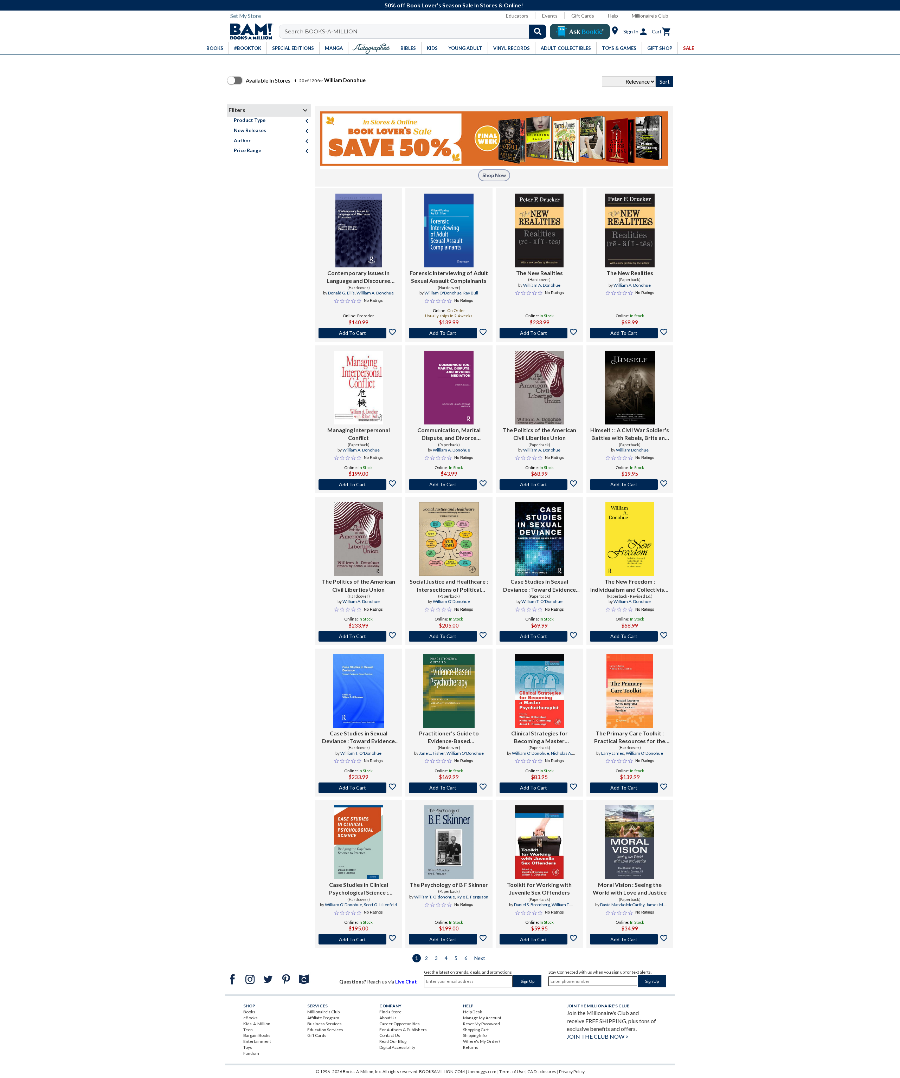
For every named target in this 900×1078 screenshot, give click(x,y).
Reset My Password (481, 1023)
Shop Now (494, 175)
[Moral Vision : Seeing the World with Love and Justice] (629, 842)
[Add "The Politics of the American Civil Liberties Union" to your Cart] (539, 484)
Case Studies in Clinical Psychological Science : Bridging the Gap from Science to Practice (358, 889)
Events (550, 16)
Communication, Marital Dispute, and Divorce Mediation (449, 434)
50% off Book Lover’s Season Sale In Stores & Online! (454, 5)
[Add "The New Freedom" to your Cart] (630, 636)
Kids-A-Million (256, 1023)
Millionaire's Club (650, 16)
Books (249, 1011)
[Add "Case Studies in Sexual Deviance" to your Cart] (539, 636)
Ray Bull (470, 293)
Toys (247, 1047)
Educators (517, 16)
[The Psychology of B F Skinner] (449, 842)
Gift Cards (582, 16)
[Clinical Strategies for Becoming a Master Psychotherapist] (539, 690)
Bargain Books (256, 1035)
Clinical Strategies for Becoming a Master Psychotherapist (539, 737)
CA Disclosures (541, 1071)
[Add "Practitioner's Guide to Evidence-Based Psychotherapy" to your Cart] (449, 787)
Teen (248, 1029)
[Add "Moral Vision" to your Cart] (630, 939)
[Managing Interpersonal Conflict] (358, 387)
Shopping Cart (476, 1029)
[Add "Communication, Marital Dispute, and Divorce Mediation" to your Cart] (449, 484)
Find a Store (390, 1011)
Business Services (324, 1023)
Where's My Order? (481, 1041)
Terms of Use (512, 1071)
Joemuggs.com (482, 1071)
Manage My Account (482, 1017)
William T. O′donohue (434, 897)
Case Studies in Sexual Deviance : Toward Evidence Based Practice (539, 585)
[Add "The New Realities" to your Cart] (539, 333)
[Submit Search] (537, 32)
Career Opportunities (399, 1023)
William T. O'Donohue (541, 601)
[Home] (249, 32)
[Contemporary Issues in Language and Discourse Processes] (359, 230)
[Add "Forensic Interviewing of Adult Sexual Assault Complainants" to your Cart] (449, 333)
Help (613, 16)
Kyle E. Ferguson (472, 897)
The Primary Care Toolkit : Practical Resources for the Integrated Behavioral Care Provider (630, 737)
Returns (470, 1047)
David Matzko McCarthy (622, 904)
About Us (388, 1017)
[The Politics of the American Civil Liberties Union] (539, 387)
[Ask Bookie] (580, 31)
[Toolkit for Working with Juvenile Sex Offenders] (539, 842)
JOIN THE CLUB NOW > (598, 1036)
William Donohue (632, 450)
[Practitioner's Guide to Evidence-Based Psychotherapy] (448, 690)
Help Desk (472, 1011)
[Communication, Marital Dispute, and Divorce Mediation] (449, 387)
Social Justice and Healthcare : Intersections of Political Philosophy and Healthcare (449, 585)
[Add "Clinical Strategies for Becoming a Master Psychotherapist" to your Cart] (539, 787)
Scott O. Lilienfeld (380, 904)
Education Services (325, 1029)
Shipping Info (475, 1035)
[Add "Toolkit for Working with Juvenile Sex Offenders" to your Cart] (539, 939)
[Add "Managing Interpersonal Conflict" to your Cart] (358, 484)
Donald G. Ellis (341, 293)
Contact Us (389, 1035)
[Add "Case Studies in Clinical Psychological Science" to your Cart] (358, 939)
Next (479, 958)
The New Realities (539, 273)
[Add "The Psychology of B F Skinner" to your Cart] (449, 939)
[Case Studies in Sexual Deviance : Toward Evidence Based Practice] (539, 539)
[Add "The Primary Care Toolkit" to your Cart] (630, 787)
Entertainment (257, 1041)
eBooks (250, 1017)
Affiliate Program (323, 1017)
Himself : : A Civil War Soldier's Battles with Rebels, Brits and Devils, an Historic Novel (629, 434)
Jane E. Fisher (432, 753)
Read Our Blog (392, 1041)
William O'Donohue (443, 293)
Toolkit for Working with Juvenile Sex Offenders (539, 888)
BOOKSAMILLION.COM (442, 1071)
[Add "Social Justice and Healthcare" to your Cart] (449, 636)
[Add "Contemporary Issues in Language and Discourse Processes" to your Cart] (358, 333)
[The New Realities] (539, 230)
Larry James (612, 753)
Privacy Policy (572, 1071)
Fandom (251, 1053)
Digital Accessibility (397, 1047)
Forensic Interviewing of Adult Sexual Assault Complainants (449, 277)
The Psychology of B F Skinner (449, 884)
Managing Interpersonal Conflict (358, 434)
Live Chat (406, 982)
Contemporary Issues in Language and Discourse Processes (358, 277)
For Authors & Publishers (403, 1029)
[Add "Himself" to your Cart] (630, 484)
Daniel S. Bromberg (532, 904)
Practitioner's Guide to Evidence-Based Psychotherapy (449, 737)
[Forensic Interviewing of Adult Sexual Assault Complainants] (449, 230)
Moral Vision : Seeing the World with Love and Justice (630, 888)
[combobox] (417, 31)
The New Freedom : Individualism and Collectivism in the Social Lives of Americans (629, 585)
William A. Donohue (375, 293)
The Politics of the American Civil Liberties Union (539, 434)
